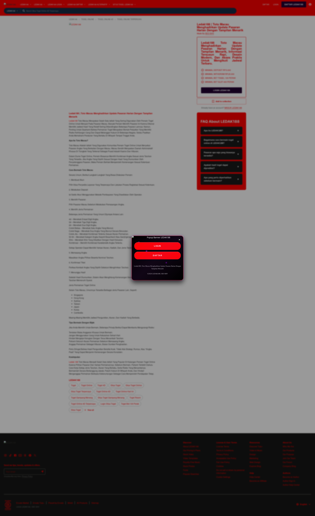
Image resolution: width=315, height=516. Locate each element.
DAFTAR (157, 255)
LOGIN (157, 246)
